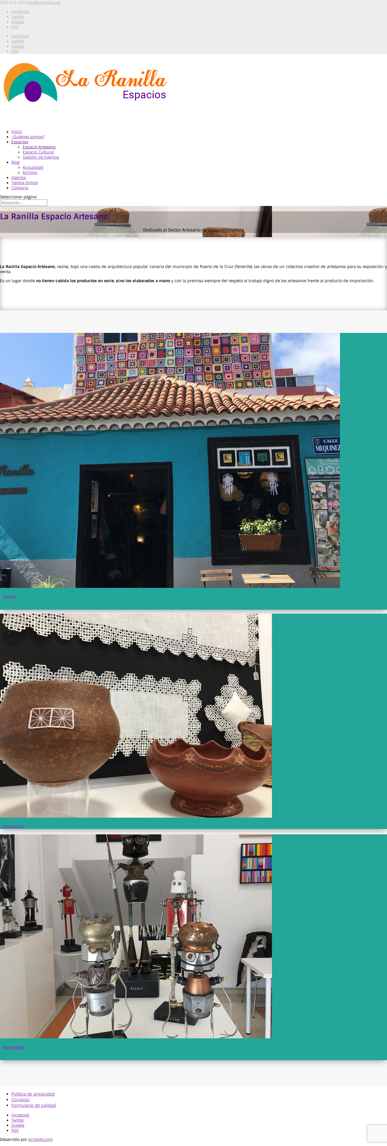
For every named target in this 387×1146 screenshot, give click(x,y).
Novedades (14, 1047)
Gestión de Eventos (41, 157)
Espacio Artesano (39, 147)
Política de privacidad (33, 1094)
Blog (15, 162)
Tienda (9, 596)
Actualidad (33, 167)
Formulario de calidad (33, 1105)
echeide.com (40, 1139)
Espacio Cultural (38, 152)
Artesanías (13, 826)
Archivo (30, 172)
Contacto (20, 1100)
